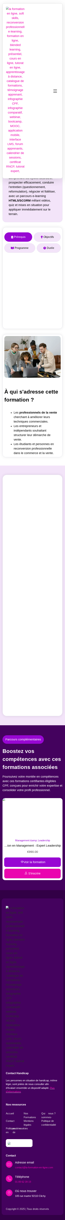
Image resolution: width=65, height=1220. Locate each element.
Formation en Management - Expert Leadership (28, 845)
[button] (55, 91)
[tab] (18, 237)
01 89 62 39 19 (23, 1181)
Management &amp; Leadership (28, 840)
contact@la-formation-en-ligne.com (34, 1167)
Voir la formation (31, 862)
